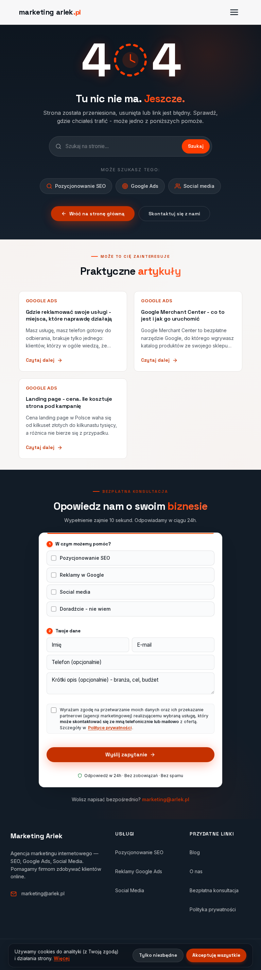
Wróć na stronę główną (96, 214)
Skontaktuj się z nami (174, 214)
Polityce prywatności (110, 727)
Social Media (129, 890)
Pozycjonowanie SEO (85, 558)
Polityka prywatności (213, 909)
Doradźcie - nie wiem (85, 609)
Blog (195, 852)
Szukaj (196, 146)
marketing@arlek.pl (165, 799)
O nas (196, 871)
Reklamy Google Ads (138, 871)
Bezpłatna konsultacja (214, 890)
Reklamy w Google (82, 575)
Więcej (62, 958)
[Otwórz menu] (234, 12)
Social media (75, 592)
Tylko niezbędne (158, 955)
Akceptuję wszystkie (216, 955)
